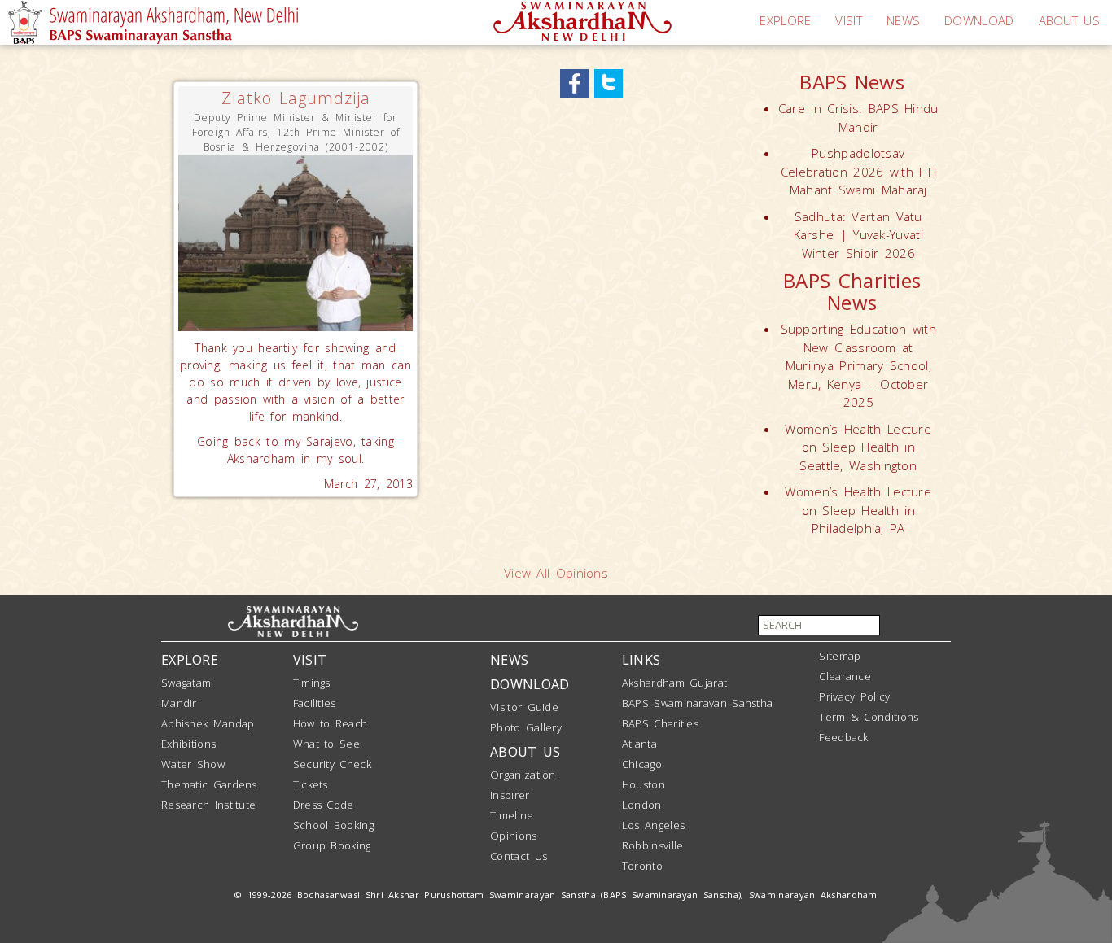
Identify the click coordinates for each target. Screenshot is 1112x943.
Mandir (179, 703)
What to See (326, 743)
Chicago (642, 764)
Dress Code (323, 804)
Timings (312, 682)
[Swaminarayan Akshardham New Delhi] (582, 19)
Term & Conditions (868, 716)
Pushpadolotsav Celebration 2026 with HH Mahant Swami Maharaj (858, 171)
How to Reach (330, 723)
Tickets (310, 784)
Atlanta (639, 743)
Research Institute (208, 804)
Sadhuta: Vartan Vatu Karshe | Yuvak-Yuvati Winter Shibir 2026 (858, 234)
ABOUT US (1069, 20)
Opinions (513, 835)
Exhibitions (188, 743)
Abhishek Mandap (208, 723)
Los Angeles (653, 825)
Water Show (193, 764)
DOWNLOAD (978, 20)
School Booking (333, 825)
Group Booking (332, 845)
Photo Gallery (526, 727)
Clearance (845, 676)
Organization (523, 774)
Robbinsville (653, 845)
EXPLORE (785, 20)
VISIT (848, 20)
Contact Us (518, 856)
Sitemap (839, 655)
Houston (643, 784)
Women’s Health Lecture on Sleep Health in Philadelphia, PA (858, 509)
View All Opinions (556, 573)
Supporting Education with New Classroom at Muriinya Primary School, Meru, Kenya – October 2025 (859, 365)
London (642, 804)
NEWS (903, 20)
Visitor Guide (524, 707)
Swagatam (186, 682)
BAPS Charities (660, 723)
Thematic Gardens (209, 784)
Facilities (314, 703)
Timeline (511, 815)
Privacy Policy (854, 696)
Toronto (642, 865)
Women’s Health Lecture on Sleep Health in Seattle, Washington (858, 447)
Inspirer (509, 795)
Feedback (843, 737)
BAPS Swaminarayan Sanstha (697, 703)
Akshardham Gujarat (674, 682)
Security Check (332, 764)
